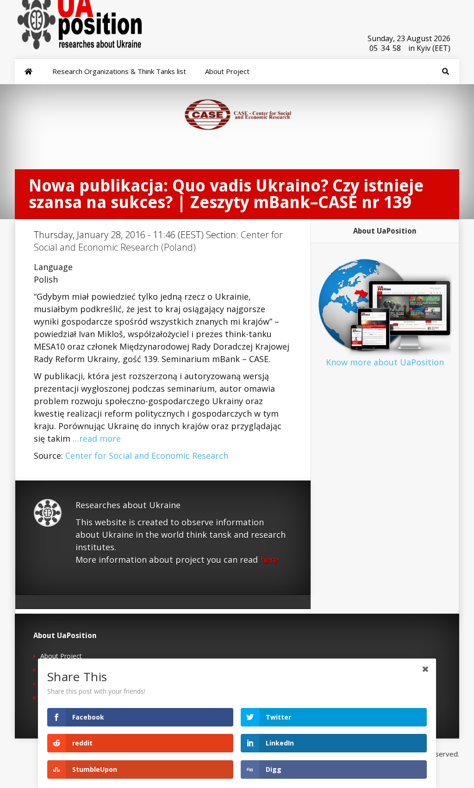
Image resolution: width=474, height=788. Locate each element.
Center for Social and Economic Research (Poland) (158, 240)
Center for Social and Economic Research (146, 455)
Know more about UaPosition (385, 362)
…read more (97, 438)
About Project (61, 656)
